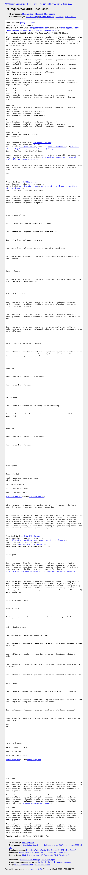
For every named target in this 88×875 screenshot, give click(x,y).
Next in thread (70, 17)
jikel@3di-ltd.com (27, 23)
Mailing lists (20, 4)
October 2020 (66, 4)
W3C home (9, 4)
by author (67, 862)
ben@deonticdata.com (39, 28)
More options (49, 14)
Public (29, 4)
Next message (32, 17)
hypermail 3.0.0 (36, 869)
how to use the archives (23, 865)
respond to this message (30, 860)
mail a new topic (48, 860)
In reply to (59, 17)
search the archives (42, 865)
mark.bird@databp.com (69, 28)
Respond (39, 14)
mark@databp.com (13, 760)
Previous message (46, 17)
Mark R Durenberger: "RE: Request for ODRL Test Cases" (45, 855)
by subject (58, 862)
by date (41, 862)
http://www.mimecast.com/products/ (36, 803)
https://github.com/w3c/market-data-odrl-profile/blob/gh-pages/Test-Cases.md (40, 571)
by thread (49, 862)
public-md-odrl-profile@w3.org (46, 4)
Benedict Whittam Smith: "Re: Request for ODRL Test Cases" (51, 850)
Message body (28, 14)
